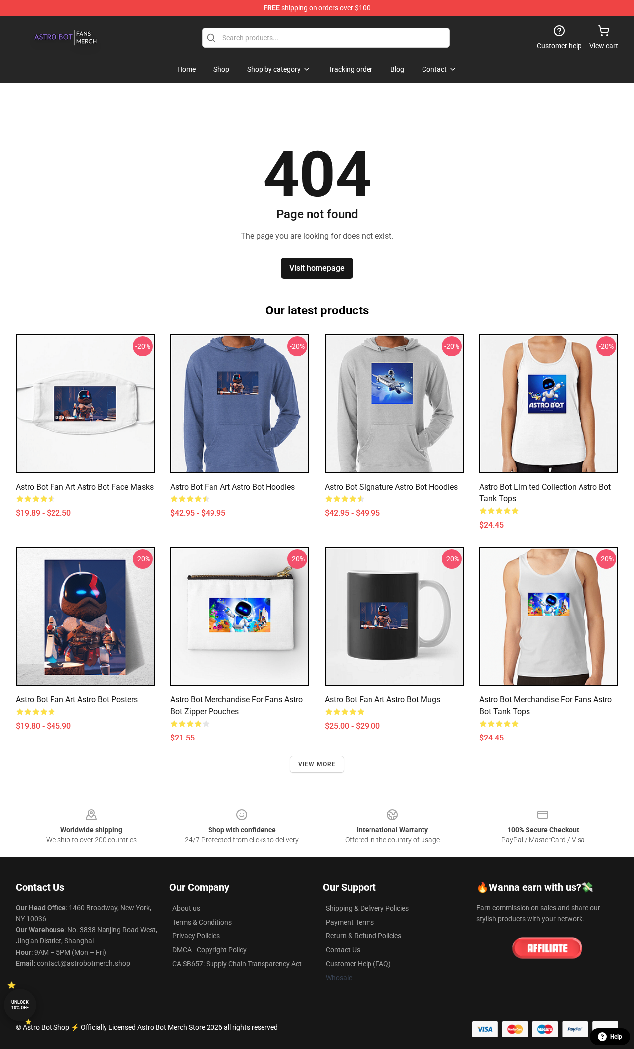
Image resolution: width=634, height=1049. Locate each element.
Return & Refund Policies (363, 936)
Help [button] (616, 1036)
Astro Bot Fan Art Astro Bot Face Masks (85, 487)
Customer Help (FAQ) (358, 964)
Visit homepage (317, 268)
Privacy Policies (196, 936)
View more (317, 764)
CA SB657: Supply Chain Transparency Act (237, 964)
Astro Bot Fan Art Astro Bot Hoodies (232, 487)
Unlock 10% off (20, 1005)
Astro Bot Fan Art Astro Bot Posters (77, 699)
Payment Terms (350, 922)
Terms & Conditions (202, 922)
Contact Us (343, 950)
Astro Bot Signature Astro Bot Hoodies (391, 487)
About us (186, 908)
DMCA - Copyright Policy (209, 950)
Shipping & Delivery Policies (367, 908)
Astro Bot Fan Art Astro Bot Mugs (382, 699)
